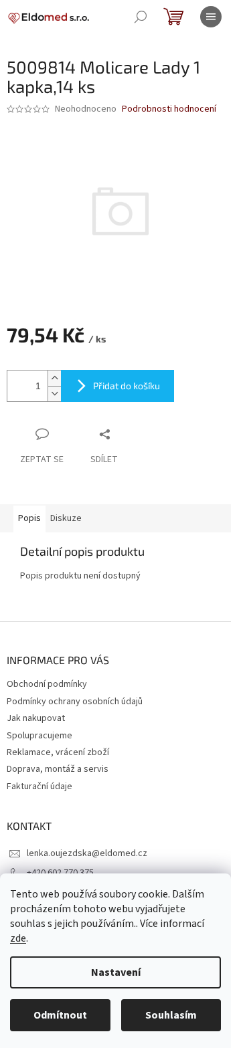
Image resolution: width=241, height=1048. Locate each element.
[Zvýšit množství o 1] (54, 378)
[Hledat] (140, 16)
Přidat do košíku (126, 385)
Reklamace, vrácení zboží (58, 752)
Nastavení (116, 972)
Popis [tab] (29, 518)
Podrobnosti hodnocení (169, 109)
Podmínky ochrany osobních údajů (75, 701)
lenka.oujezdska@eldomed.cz (87, 853)
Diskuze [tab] (66, 518)
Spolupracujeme (39, 735)
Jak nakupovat (36, 718)
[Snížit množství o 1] (54, 393)
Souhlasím (171, 1015)
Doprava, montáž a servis (57, 769)
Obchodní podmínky (47, 684)
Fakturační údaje (39, 786)
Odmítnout (60, 1015)
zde (18, 938)
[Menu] (210, 16)
